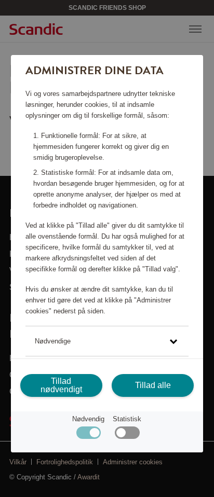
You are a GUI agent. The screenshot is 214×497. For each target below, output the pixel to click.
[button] (107, 341)
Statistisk (127, 419)
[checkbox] (127, 435)
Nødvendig (88, 419)
